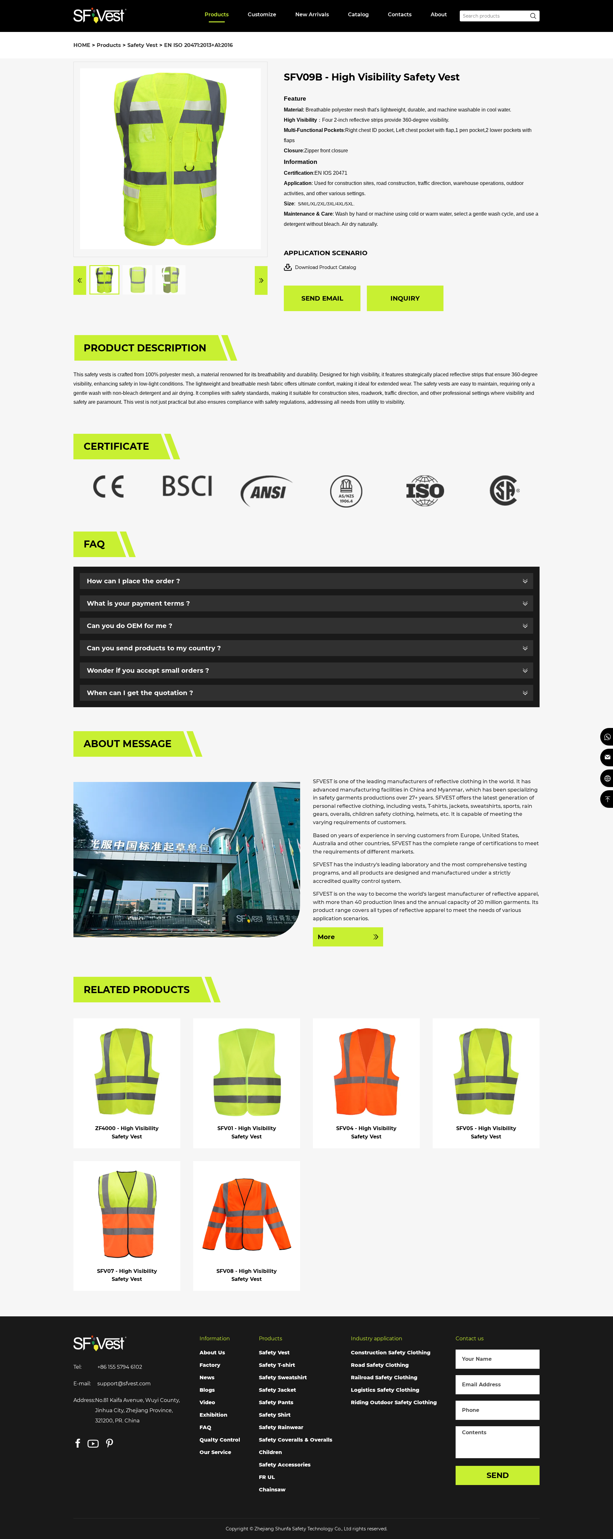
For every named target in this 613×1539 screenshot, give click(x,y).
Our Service (215, 1452)
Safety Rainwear (281, 1427)
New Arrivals (312, 14)
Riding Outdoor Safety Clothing (394, 1402)
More (326, 937)
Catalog (358, 14)
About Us (212, 1353)
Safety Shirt (275, 1415)
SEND (498, 1475)
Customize (262, 14)
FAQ (205, 1427)
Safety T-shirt (277, 1365)
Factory (210, 1365)
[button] (79, 280)
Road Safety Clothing (380, 1365)
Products (217, 14)
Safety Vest (142, 45)
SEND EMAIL (322, 298)
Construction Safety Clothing (390, 1353)
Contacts (400, 14)
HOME (81, 45)
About (439, 14)
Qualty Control (220, 1440)
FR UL (267, 1477)
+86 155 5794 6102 (119, 1367)
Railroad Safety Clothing (384, 1377)
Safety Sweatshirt (283, 1377)
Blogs (207, 1390)
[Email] (606, 757)
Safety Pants (276, 1402)
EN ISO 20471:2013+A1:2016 (198, 45)
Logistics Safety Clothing (385, 1390)
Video (207, 1402)
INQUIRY (405, 298)
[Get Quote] (606, 778)
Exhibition (213, 1415)
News (207, 1377)
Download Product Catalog (325, 267)
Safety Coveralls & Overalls (295, 1440)
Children (270, 1452)
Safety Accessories (285, 1465)
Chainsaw (272, 1490)
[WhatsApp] (606, 737)
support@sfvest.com (124, 1384)
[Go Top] (606, 799)
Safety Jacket (277, 1390)
